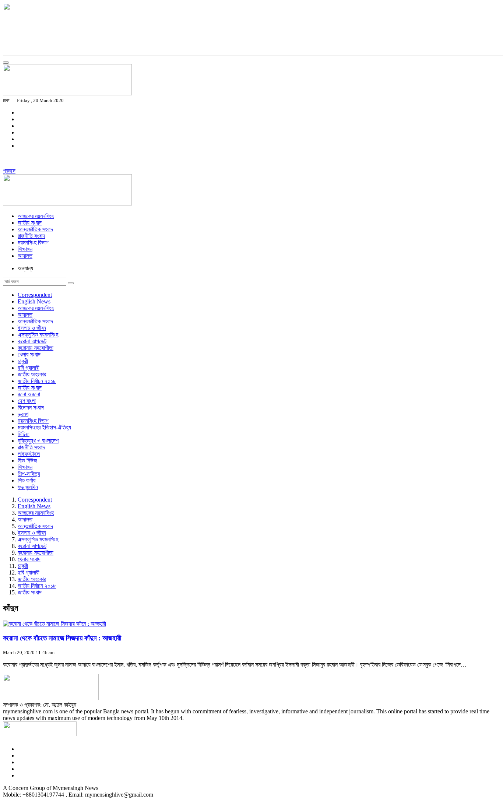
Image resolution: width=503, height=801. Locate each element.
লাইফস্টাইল (29, 454)
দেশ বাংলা (27, 401)
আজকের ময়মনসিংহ (36, 216)
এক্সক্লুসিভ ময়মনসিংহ (38, 334)
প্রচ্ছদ (9, 171)
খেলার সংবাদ (29, 354)
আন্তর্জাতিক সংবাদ (35, 229)
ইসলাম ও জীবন (32, 328)
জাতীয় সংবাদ (30, 222)
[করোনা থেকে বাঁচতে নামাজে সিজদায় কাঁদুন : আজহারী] (54, 624)
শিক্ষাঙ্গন (25, 249)
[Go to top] (6, 63)
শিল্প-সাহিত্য (29, 474)
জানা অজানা (29, 394)
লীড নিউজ (27, 460)
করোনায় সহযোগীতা (35, 348)
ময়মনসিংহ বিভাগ (33, 242)
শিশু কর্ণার (26, 480)
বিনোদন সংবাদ (31, 407)
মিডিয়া (23, 434)
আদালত (25, 256)
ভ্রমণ (23, 414)
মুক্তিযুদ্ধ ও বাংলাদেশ (38, 441)
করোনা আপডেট (32, 341)
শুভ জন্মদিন (28, 487)
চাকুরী (23, 361)
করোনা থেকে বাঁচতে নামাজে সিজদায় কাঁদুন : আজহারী (62, 638)
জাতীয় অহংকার (32, 374)
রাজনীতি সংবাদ (31, 236)
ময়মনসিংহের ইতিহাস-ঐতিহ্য (44, 427)
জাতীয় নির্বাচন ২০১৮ (37, 381)
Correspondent (35, 295)
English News (34, 301)
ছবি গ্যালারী (28, 368)
